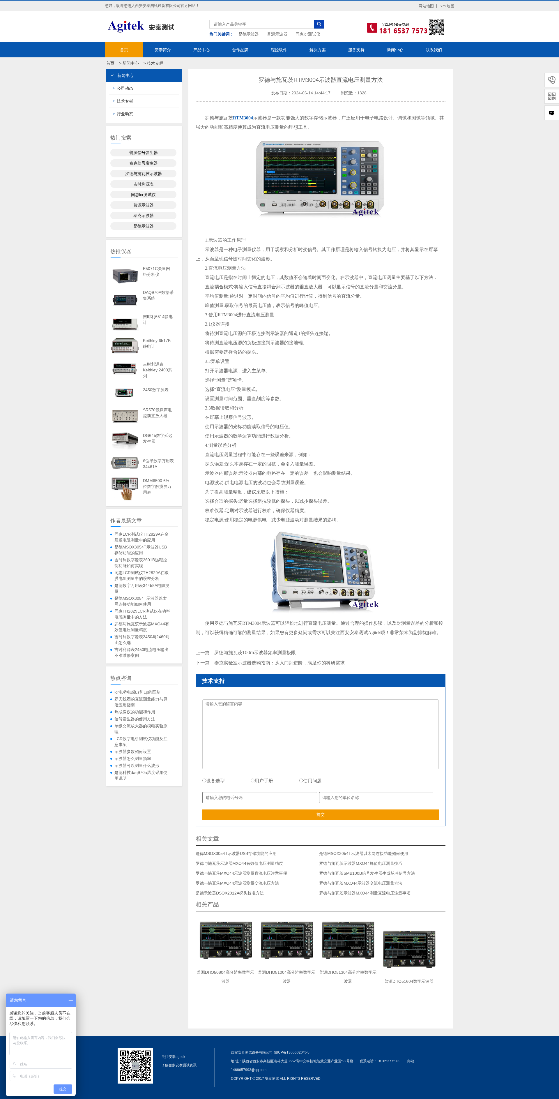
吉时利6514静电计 (158, 319)
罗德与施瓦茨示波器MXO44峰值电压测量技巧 (360, 863)
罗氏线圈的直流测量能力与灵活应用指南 (140, 702)
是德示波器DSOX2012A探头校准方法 (230, 893)
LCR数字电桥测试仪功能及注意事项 (140, 741)
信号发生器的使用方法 (134, 719)
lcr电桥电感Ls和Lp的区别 (137, 692)
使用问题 (312, 780)
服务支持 (356, 49)
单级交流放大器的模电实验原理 (140, 729)
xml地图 (447, 6)
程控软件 (279, 49)
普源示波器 (277, 34)
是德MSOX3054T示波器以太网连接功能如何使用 (140, 601)
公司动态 (125, 88)
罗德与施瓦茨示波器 (143, 173)
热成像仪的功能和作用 (134, 712)
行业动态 (125, 114)
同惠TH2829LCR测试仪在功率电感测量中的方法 (142, 614)
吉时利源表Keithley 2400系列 (157, 370)
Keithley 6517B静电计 (157, 343)
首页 (124, 49)
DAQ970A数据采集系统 (158, 295)
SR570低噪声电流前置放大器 (157, 413)
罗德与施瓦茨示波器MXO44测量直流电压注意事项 (365, 893)
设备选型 (215, 780)
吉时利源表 (143, 184)
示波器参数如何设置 (132, 751)
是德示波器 (248, 34)
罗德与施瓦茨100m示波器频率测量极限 (255, 652)
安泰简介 (163, 49)
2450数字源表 (156, 389)
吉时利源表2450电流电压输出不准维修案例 (141, 652)
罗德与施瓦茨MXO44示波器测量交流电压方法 (237, 883)
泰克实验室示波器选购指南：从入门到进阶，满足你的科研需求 (279, 662)
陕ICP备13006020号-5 (291, 1052)
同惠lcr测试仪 (308, 34)
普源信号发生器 (143, 152)
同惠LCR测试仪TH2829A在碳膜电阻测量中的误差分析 (141, 575)
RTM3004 (243, 117)
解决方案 (317, 49)
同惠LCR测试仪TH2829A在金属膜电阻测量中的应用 (141, 537)
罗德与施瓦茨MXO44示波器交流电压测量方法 (360, 883)
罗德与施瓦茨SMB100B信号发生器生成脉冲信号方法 (367, 873)
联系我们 (434, 49)
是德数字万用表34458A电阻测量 (141, 588)
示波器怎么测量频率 (132, 758)
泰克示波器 (143, 215)
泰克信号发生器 (143, 163)
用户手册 (263, 780)
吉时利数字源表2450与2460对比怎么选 (142, 639)
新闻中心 (395, 49)
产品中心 (201, 49)
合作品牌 (240, 49)
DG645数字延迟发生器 (157, 438)
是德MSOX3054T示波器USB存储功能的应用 (140, 550)
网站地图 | (428, 6)
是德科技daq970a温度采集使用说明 (140, 775)
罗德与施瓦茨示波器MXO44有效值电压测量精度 (141, 627)
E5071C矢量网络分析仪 (156, 271)
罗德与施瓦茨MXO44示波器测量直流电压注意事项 (241, 873)
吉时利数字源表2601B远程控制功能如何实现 (140, 563)
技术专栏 (155, 63)
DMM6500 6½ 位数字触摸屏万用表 (157, 486)
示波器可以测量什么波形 (136, 765)
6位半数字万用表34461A (158, 463)
